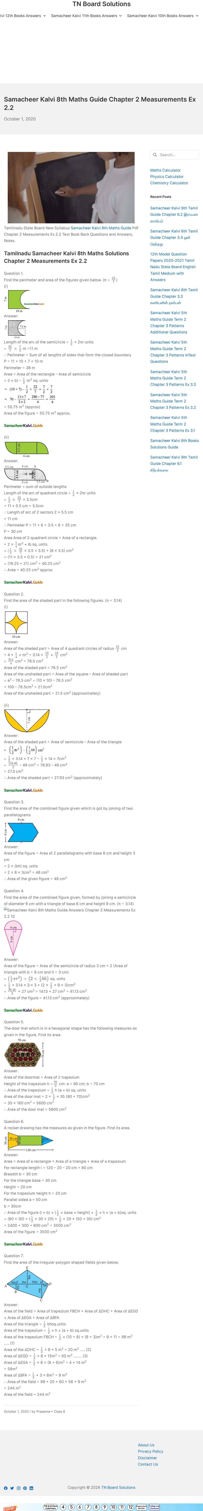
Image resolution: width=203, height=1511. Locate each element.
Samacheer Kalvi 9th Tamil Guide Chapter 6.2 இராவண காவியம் (174, 214)
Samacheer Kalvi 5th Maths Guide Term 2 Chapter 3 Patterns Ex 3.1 (172, 424)
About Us (146, 1445)
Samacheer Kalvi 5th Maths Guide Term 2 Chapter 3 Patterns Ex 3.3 (173, 378)
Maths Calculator (165, 170)
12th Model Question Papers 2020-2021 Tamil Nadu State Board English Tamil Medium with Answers (173, 267)
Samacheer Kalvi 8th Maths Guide (101, 228)
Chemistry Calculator (169, 183)
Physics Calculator (167, 176)
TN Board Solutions (118, 1487)
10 (113, 1507)
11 (122, 1507)
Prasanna (43, 1411)
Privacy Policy (150, 1451)
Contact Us (148, 1464)
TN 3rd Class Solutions (50, 1507)
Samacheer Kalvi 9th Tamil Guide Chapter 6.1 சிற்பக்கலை (174, 463)
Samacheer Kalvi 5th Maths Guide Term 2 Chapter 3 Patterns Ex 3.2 (173, 401)
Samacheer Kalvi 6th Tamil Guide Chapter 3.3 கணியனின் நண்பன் (174, 296)
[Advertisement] (101, 53)
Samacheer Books (141, 1507)
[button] (101, 1507)
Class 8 (59, 1411)
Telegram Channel (154, 1507)
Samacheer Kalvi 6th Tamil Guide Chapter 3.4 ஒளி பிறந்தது (174, 237)
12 (131, 1507)
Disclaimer (147, 1458)
